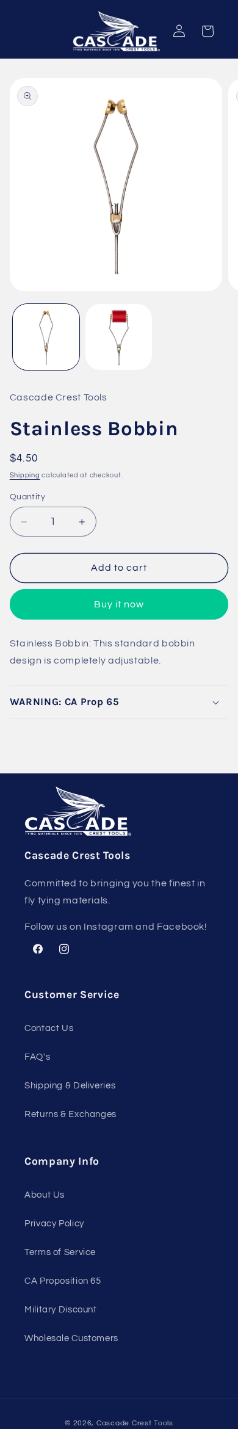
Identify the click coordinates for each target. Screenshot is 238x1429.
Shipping (25, 475)
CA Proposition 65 (62, 1281)
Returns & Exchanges (70, 1114)
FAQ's (37, 1057)
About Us (44, 1194)
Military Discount (60, 1309)
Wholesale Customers (71, 1338)
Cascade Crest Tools (134, 1423)
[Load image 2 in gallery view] (118, 337)
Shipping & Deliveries (69, 1085)
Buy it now (119, 604)
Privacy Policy (54, 1223)
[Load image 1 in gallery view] (46, 337)
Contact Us (48, 1028)
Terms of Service (60, 1252)
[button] (119, 702)
